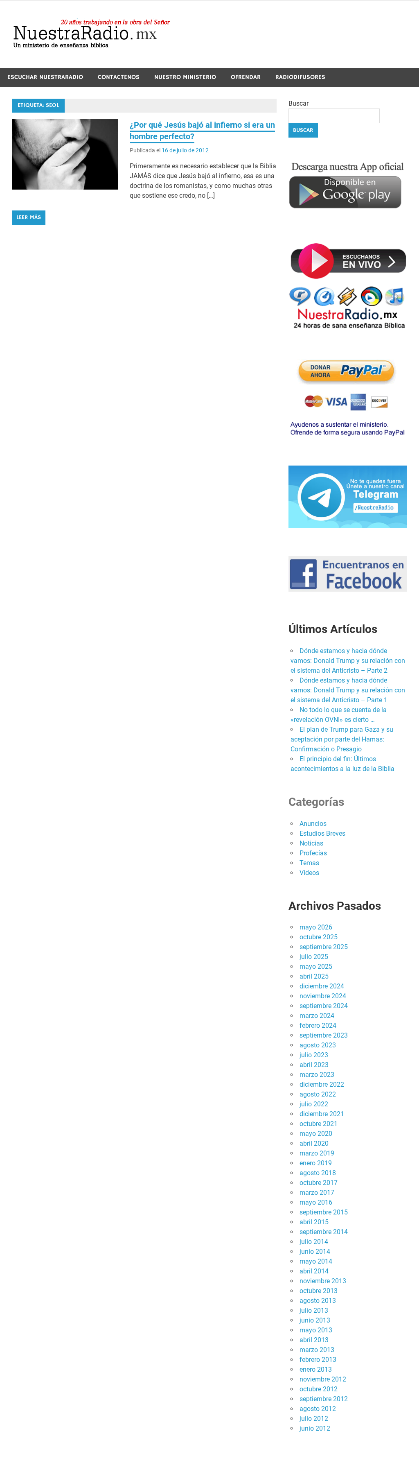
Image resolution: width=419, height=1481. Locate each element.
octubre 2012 (319, 1389)
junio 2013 (315, 1320)
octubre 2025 (319, 937)
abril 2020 (314, 1143)
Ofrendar (246, 77)
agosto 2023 (318, 1045)
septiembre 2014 (324, 1232)
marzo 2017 (317, 1192)
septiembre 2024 (324, 1006)
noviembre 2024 (323, 996)
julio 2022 (314, 1104)
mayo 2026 (316, 927)
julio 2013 (314, 1310)
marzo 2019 (317, 1153)
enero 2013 (316, 1369)
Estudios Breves (322, 833)
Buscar (298, 103)
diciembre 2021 (322, 1114)
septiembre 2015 (324, 1212)
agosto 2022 (318, 1094)
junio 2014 (315, 1251)
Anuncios (313, 824)
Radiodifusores (300, 77)
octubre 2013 (319, 1291)
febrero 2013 (318, 1359)
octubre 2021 (319, 1124)
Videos (309, 873)
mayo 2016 (316, 1202)
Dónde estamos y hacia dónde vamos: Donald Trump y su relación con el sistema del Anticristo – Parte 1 (348, 690)
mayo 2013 (316, 1330)
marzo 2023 (317, 1075)
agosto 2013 (318, 1301)
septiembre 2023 (324, 1035)
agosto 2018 (318, 1173)
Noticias (311, 843)
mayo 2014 (316, 1261)
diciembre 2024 (322, 986)
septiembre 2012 (324, 1399)
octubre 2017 (319, 1183)
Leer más (28, 217)
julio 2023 (314, 1055)
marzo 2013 (317, 1350)
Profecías (313, 853)
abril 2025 (314, 976)
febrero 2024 (318, 1025)
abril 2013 (314, 1340)
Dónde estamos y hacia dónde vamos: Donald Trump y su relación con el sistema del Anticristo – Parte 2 (348, 660)
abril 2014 (314, 1271)
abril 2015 (314, 1222)
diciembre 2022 (322, 1084)
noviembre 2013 (323, 1281)
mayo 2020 (316, 1133)
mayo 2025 (316, 966)
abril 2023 (314, 1065)
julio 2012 (314, 1418)
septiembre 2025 (324, 947)
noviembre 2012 (323, 1379)
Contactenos (119, 77)
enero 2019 (316, 1163)
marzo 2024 (317, 1016)
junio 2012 (315, 1428)
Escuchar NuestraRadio (45, 77)
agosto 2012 (318, 1409)
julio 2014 (314, 1242)
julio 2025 (314, 957)
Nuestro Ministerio (185, 77)
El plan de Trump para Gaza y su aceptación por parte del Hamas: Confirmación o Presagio (342, 739)
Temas (309, 863)
